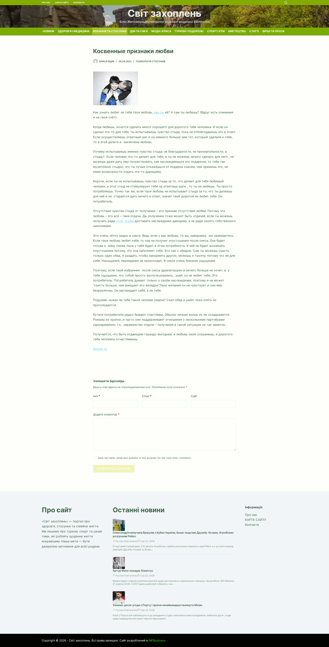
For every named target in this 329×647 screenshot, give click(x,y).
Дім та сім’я (139, 31)
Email (146, 396)
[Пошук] (285, 2)
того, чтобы (125, 221)
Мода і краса (161, 31)
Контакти (78, 2)
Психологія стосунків (150, 61)
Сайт (194, 396)
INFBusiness (157, 640)
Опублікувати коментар (114, 468)
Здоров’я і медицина (73, 31)
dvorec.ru (100, 349)
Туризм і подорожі (189, 31)
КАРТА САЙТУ (62, 2)
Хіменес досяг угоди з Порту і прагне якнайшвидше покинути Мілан (157, 605)
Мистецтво (237, 31)
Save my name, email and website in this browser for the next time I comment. (145, 457)
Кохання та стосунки (109, 31)
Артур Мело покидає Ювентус (133, 570)
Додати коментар (106, 414)
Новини (48, 31)
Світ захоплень (164, 13)
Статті (254, 31)
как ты (159, 112)
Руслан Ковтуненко (126, 541)
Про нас (46, 2)
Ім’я (96, 396)
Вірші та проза (273, 31)
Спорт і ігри (216, 31)
